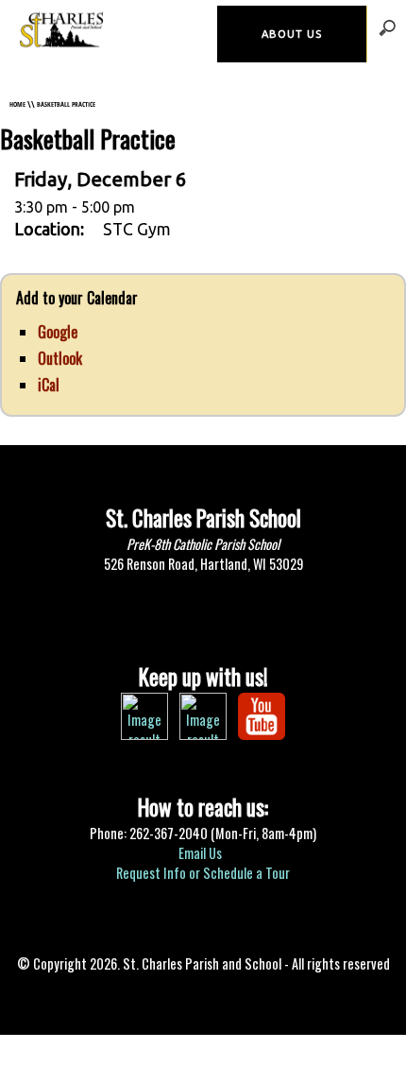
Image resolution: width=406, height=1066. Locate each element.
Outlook (60, 358)
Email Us (201, 853)
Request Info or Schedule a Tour (203, 873)
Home (17, 104)
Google (57, 331)
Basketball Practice (66, 104)
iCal (48, 384)
